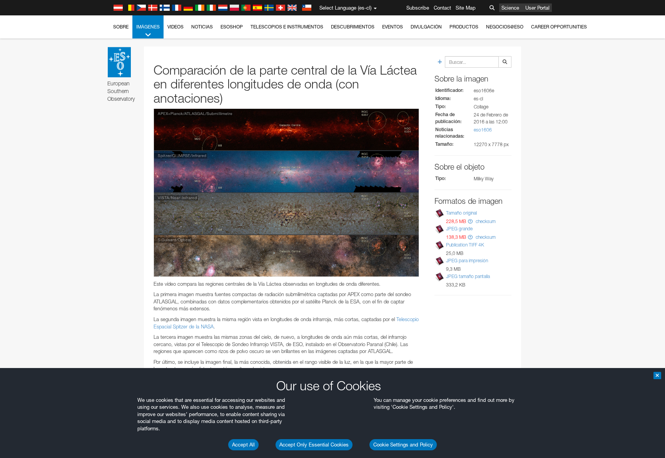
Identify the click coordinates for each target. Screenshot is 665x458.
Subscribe (417, 8)
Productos (463, 27)
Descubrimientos (352, 27)
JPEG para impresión (467, 260)
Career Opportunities (559, 27)
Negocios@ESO (504, 27)
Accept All (243, 444)
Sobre (121, 27)
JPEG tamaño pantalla (468, 276)
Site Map (466, 8)
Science (510, 8)
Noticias (202, 27)
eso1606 (483, 130)
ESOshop (232, 27)
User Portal (537, 8)
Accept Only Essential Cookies (314, 444)
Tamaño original (461, 213)
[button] (470, 221)
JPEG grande (459, 229)
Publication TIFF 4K (465, 245)
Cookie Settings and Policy (403, 444)
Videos (175, 27)
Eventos (392, 27)
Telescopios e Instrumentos (287, 27)
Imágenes (148, 27)
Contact (442, 8)
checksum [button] (485, 221)
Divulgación (426, 27)
